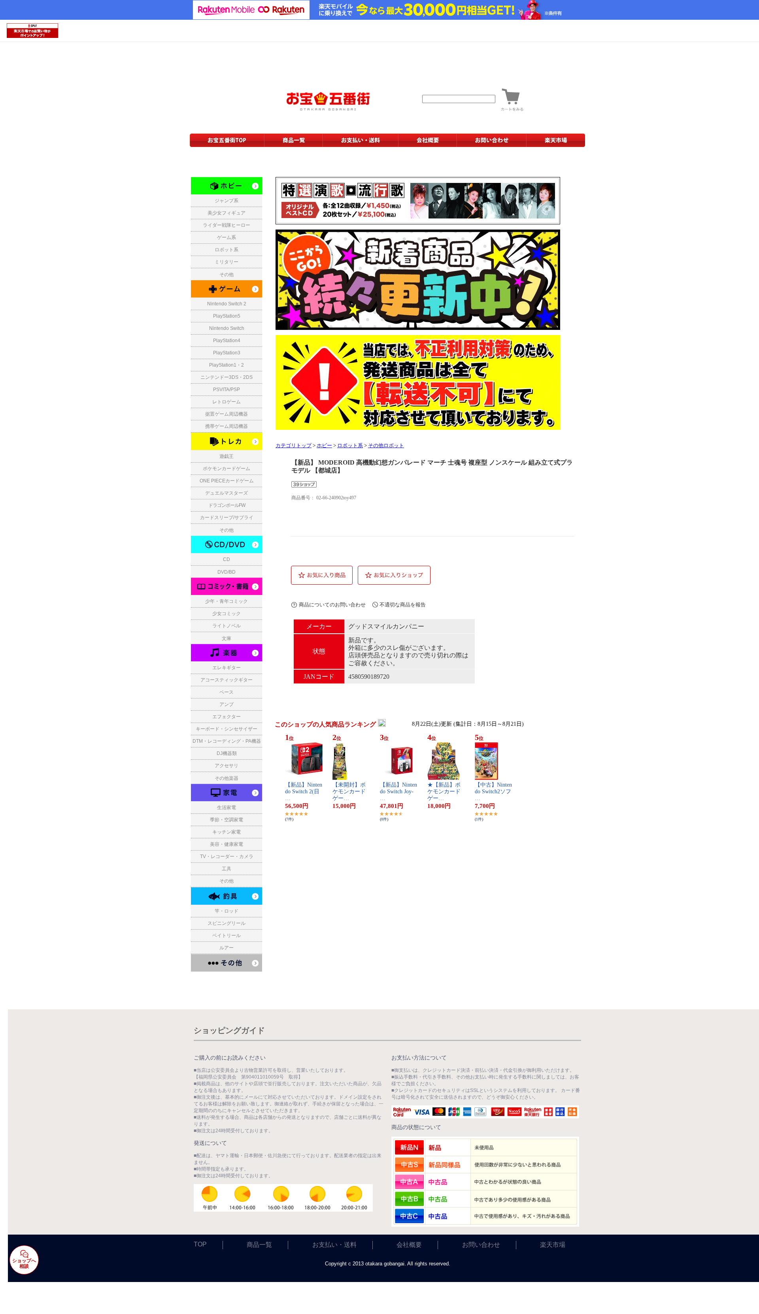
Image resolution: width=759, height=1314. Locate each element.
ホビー (324, 445)
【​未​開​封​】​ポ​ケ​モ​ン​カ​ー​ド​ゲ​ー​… (349, 791)
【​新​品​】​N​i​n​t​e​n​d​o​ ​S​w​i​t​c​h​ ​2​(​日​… (303, 791)
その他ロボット (386, 445)
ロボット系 (350, 445)
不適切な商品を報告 (403, 605)
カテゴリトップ (294, 445)
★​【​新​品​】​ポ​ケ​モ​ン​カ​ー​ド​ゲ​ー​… (444, 791)
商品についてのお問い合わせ (332, 605)
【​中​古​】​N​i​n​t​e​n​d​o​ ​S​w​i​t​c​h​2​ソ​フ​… (493, 791)
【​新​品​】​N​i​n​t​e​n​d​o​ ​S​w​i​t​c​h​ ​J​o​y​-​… (398, 791)
